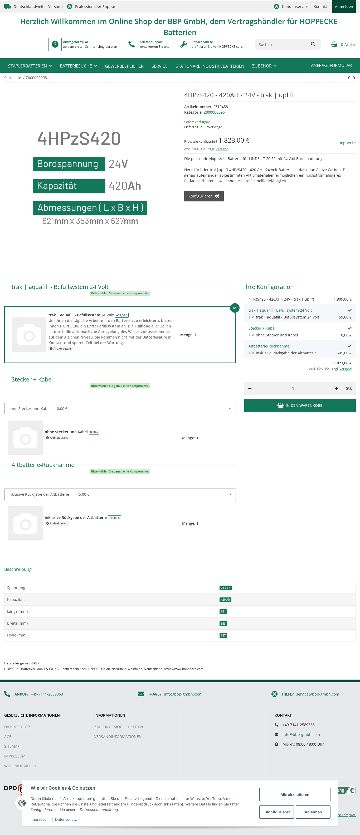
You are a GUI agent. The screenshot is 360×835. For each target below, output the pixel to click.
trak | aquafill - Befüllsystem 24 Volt (280, 310)
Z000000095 (214, 112)
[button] (291, 6)
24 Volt (225, 588)
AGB (8, 736)
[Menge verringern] (249, 388)
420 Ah (225, 599)
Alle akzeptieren (294, 794)
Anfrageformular (331, 65)
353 (223, 623)
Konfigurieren (278, 812)
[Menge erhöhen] (336, 388)
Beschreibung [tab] (18, 569)
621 (223, 611)
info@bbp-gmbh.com (182, 694)
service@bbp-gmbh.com (317, 694)
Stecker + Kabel (262, 328)
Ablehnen (313, 812)
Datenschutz (17, 726)
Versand (222, 149)
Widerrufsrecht (20, 765)
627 (223, 635)
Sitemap (12, 746)
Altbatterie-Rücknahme (269, 346)
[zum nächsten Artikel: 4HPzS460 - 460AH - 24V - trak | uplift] (348, 78)
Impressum (15, 756)
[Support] (131, 44)
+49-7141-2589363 (47, 694)
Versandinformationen (118, 736)
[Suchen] (315, 44)
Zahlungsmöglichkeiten (118, 726)
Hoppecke (347, 142)
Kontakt (320, 6)
